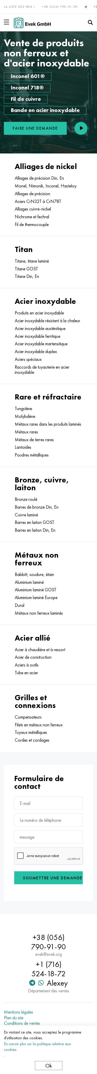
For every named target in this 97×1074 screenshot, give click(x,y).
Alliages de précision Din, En (39, 178)
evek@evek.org (48, 954)
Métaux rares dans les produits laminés (48, 424)
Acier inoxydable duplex (36, 351)
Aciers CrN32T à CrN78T (38, 201)
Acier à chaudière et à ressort (40, 649)
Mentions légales (18, 1012)
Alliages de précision (32, 193)
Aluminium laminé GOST (35, 589)
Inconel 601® (28, 76)
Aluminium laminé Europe (36, 597)
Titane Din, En (27, 276)
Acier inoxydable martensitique (41, 343)
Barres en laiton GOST (34, 522)
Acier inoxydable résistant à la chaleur (47, 320)
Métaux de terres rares (34, 439)
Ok (48, 1065)
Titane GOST (26, 268)
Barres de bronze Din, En (36, 507)
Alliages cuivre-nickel (33, 209)
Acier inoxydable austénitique (40, 328)
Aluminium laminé (29, 582)
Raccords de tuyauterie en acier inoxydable (42, 369)
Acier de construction (33, 657)
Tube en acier (26, 672)
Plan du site (13, 1018)
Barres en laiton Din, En (35, 530)
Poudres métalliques (32, 455)
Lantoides (23, 447)
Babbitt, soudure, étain (34, 574)
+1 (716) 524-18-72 (49, 969)
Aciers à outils (27, 665)
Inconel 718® (27, 87)
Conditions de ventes (22, 1023)
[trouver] (90, 22)
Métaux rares (26, 431)
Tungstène (23, 408)
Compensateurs (28, 717)
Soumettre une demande (53, 878)
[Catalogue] (7, 22)
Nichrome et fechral (32, 216)
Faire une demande (35, 128)
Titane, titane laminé (32, 261)
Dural (19, 605)
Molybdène (25, 416)
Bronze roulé (26, 499)
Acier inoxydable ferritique (37, 336)
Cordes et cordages (32, 740)
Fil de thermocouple (32, 224)
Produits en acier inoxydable (39, 312)
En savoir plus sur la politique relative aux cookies (37, 1046)
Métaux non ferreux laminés (39, 613)
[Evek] (32, 22)
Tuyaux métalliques (31, 732)
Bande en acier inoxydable (45, 110)
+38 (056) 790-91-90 (60, 7)
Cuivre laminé (26, 514)
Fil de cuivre (26, 99)
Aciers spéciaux (28, 359)
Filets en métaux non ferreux (39, 724)
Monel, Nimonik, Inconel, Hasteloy (46, 185)
